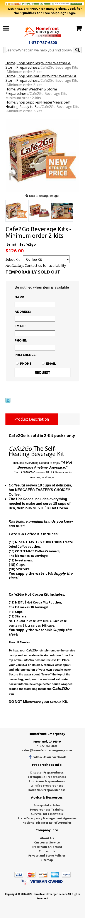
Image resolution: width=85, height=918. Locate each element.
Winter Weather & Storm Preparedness (38, 65)
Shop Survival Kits (31, 76)
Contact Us (47, 851)
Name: (20, 297)
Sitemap (47, 860)
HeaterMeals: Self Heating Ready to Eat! (37, 104)
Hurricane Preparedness (47, 781)
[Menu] (6, 28)
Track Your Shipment (46, 847)
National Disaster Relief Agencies (46, 822)
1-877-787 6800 (47, 746)
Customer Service (47, 842)
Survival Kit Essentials (47, 814)
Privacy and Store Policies (47, 855)
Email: (20, 326)
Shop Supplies (28, 63)
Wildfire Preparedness (47, 785)
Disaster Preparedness (47, 772)
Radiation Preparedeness (46, 790)
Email (51, 363)
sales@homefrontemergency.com (47, 750)
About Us (47, 838)
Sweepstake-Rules (47, 805)
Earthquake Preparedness (47, 777)
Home (10, 63)
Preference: (24, 355)
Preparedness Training (47, 809)
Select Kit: (13, 259)
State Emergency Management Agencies (46, 818)
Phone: (21, 340)
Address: (23, 311)
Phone (25, 363)
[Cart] (79, 28)
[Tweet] (7, 401)
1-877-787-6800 (42, 42)
